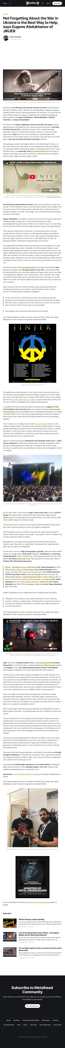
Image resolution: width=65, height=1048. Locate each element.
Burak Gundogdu (15, 37)
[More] (10, 3)
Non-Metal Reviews (9, 1025)
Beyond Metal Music (45, 1025)
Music (19, 1025)
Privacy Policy (57, 1025)
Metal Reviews (46, 1020)
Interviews (55, 1020)
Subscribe (57, 3)
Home (5, 3)
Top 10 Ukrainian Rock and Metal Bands (27, 774)
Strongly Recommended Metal (30, 1020)
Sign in (48, 3)
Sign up (9, 1020)
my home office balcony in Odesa (24, 400)
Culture (5, 14)
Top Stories (16, 1020)
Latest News (33, 1025)
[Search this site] (43, 3)
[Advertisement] (32, 57)
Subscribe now (34, 1006)
